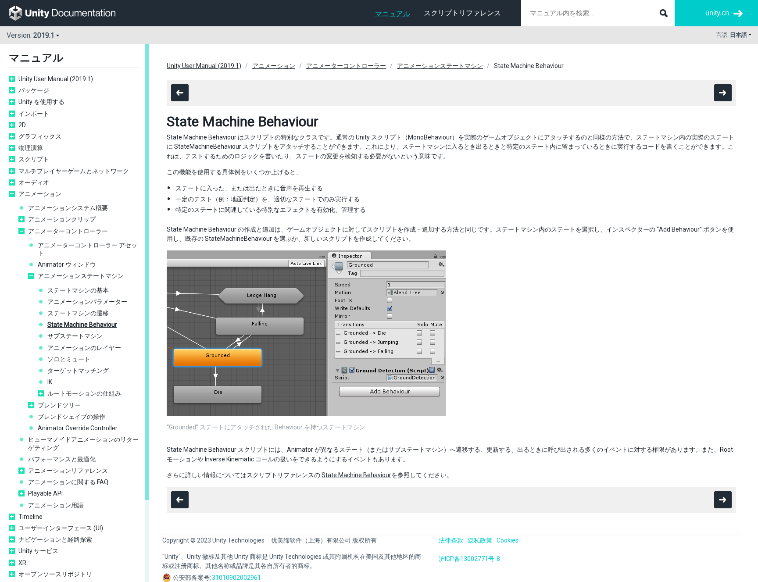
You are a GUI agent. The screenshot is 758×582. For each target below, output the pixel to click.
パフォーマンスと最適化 (62, 459)
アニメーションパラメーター (87, 301)
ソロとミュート (68, 359)
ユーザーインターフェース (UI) (60, 528)
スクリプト (33, 159)
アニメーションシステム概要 (68, 207)
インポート (33, 113)
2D (22, 125)
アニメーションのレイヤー (84, 347)
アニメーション (39, 193)
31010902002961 (236, 577)
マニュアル (392, 14)
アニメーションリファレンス (68, 470)
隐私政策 (480, 540)
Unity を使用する (41, 101)
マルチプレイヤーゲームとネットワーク (73, 171)
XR (22, 562)
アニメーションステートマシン (81, 275)
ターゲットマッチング (78, 370)
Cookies (507, 540)
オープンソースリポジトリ (55, 574)
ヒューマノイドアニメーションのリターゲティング (83, 443)
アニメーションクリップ (62, 219)
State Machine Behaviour (82, 324)
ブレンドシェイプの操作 (71, 416)
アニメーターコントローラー (68, 231)
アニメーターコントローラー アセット (87, 249)
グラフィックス (39, 136)
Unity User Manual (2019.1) (55, 78)
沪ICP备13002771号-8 (469, 558)
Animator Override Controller (78, 428)
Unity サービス (38, 550)
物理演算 (30, 147)
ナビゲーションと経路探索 (55, 539)
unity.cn (717, 13)
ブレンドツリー (59, 405)
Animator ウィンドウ (67, 264)
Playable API (45, 493)
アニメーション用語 (55, 505)
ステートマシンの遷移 (78, 313)
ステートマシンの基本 (78, 290)
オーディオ (33, 182)
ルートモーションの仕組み (84, 393)
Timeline (30, 516)
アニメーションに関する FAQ (68, 482)
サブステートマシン (75, 335)
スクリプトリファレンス (462, 13)
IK (49, 382)
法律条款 (451, 540)
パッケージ (33, 90)
